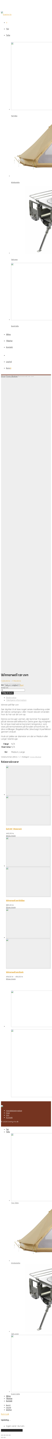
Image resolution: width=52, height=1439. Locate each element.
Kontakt (9, 347)
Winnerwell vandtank (14, 972)
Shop (3, 376)
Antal (3, 687)
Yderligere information (16, 700)
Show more (11, 835)
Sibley (8, 334)
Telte (8, 35)
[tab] (28, 697)
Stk (7, 687)
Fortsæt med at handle (12, 1430)
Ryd (21, 685)
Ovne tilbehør (11, 376)
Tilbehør (9, 341)
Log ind (9, 362)
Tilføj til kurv (7, 693)
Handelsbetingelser (14, 1110)
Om (7, 1115)
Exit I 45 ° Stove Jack (14, 829)
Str (2, 685)
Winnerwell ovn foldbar (15, 900)
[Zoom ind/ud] (10, 1435)
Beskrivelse (11, 697)
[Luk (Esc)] (2, 1435)
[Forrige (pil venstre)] (2, 1437)
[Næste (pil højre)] (5, 1437)
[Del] (5, 1435)
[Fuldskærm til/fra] (7, 1435)
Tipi (7, 29)
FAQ (8, 1113)
